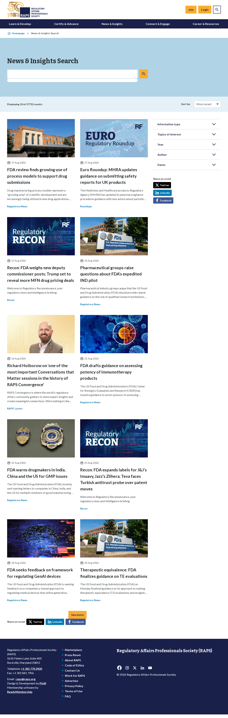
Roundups (86, 206)
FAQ (68, 696)
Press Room (73, 655)
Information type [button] (168, 124)
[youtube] (150, 668)
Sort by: (185, 104)
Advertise (71, 680)
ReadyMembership (19, 691)
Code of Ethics (74, 665)
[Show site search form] (217, 10)
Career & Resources (206, 23)
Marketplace (73, 649)
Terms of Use (73, 691)
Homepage (18, 33)
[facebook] (119, 668)
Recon (10, 299)
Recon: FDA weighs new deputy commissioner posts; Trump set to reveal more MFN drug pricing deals (40, 274)
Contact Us (72, 670)
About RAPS (73, 660)
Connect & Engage (158, 23)
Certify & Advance (66, 23)
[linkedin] (142, 668)
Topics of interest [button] (169, 134)
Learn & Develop (20, 23)
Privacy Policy (74, 686)
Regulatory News (17, 206)
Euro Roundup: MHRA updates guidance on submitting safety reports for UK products (108, 176)
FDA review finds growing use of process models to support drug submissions (37, 176)
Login (204, 9)
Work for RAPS (75, 675)
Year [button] (160, 144)
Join (191, 9)
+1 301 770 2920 (31, 668)
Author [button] (162, 154)
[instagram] (127, 668)
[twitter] (134, 668)
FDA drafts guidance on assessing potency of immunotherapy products (111, 372)
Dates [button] (161, 164)
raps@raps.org (25, 679)
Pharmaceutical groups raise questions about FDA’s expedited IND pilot (111, 274)
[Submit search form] (143, 73)
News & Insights (112, 23)
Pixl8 (43, 683)
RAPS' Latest (15, 408)
